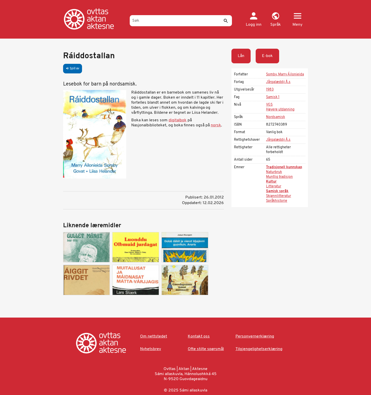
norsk (216, 125)
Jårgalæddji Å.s (278, 82)
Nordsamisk (275, 117)
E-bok (267, 56)
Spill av (72, 69)
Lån (241, 56)
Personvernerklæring (254, 336)
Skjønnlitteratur (278, 196)
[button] (275, 19)
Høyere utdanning (280, 109)
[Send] (225, 20)
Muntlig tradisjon (279, 177)
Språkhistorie (276, 201)
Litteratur (273, 186)
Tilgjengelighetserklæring (258, 349)
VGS (269, 104)
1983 (270, 89)
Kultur (271, 181)
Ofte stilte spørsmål (206, 349)
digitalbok (178, 120)
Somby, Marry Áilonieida (285, 74)
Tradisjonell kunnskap (284, 167)
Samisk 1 (272, 97)
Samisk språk (277, 191)
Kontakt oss (199, 336)
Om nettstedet (153, 336)
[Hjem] (94, 19)
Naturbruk (274, 172)
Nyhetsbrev (150, 349)
